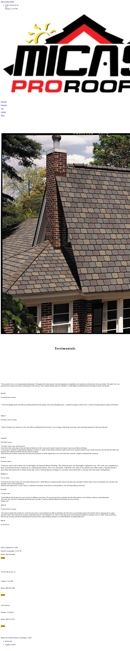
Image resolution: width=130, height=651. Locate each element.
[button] (3, 558)
